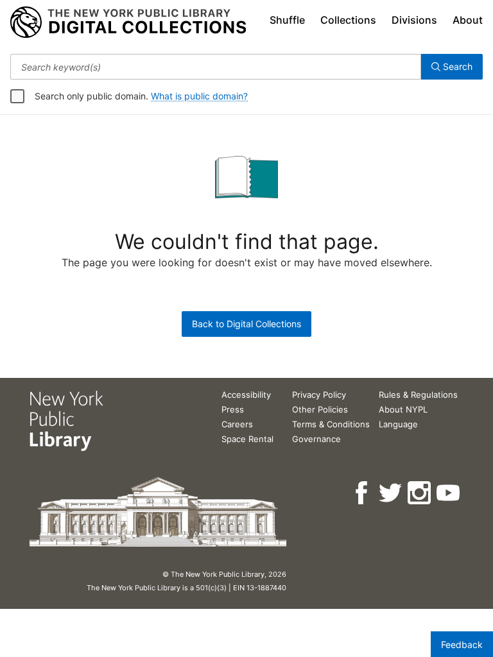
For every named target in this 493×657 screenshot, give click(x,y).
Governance (316, 439)
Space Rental (247, 439)
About (468, 19)
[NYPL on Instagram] (420, 493)
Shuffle (287, 19)
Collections (348, 19)
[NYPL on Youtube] (449, 493)
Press (232, 409)
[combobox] (215, 67)
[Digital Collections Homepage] (128, 22)
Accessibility (246, 394)
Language (398, 424)
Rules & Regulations (418, 394)
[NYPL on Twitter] (391, 493)
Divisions (414, 19)
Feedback (462, 644)
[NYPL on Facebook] (362, 493)
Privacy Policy (319, 394)
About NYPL (403, 409)
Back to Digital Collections (246, 323)
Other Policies (320, 409)
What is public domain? (199, 95)
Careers (237, 424)
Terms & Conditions (331, 424)
